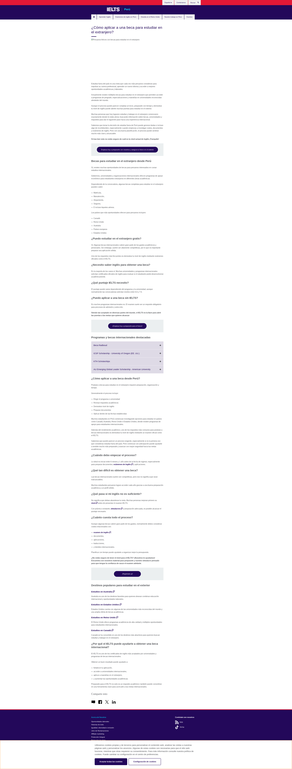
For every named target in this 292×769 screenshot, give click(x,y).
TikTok (182, 727)
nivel (93, 503)
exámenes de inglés (122, 464)
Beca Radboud (105, 346)
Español (168, 2)
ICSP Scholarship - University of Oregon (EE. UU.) (122, 354)
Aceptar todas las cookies (110, 762)
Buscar (199, 3)
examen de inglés (101, 532)
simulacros (115, 509)
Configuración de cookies (144, 762)
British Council (98, 9)
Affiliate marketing (97, 734)
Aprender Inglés (105, 17)
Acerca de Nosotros (98, 717)
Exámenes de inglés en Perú (125, 17)
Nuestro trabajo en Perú (173, 17)
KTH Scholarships (107, 362)
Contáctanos (181, 2)
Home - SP (94, 17)
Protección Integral (98, 737)
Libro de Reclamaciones (100, 731)
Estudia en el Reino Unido (150, 17)
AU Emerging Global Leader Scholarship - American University (127, 370)
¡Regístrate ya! (127, 574)
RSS (181, 722)
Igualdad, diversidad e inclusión (102, 728)
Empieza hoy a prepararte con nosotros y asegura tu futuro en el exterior (127, 150)
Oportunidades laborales (100, 721)
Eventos (189, 17)
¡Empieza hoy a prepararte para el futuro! (127, 326)
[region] (146, 754)
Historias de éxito (97, 725)
